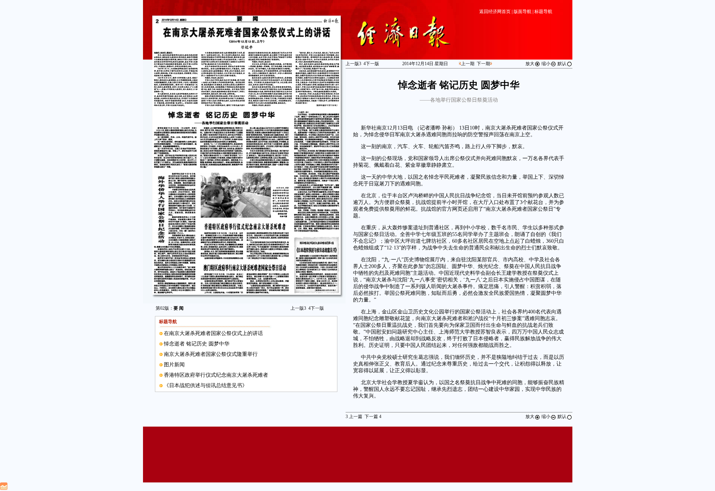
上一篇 (354, 416)
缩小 (545, 63)
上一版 (298, 308)
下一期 (483, 63)
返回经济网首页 (495, 11)
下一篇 (373, 416)
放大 (529, 63)
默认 (561, 63)
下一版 (316, 308)
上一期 (467, 63)
